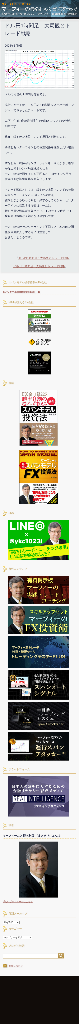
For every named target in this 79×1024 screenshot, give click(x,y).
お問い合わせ (16, 966)
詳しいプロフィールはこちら (18, 901)
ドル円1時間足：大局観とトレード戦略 (43, 258)
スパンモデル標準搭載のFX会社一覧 (21, 292)
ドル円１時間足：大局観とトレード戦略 (39, 266)
